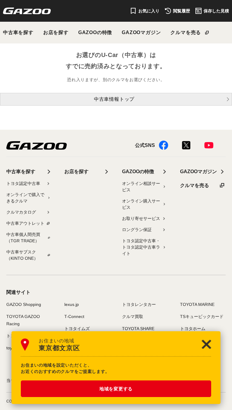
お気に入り (149, 10)
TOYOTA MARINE (197, 304)
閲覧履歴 (181, 10)
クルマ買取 (132, 316)
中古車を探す (18, 32)
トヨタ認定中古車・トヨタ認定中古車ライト (141, 247)
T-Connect (74, 316)
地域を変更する (116, 388)
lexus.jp (71, 304)
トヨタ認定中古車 (23, 183)
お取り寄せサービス (141, 218)
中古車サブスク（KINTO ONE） (22, 255)
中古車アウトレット (25, 223)
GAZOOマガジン (141, 32)
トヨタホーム (192, 328)
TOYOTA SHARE (138, 328)
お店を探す (56, 32)
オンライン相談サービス (141, 186)
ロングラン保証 (137, 229)
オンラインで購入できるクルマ (25, 197)
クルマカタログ (21, 212)
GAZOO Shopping (23, 304)
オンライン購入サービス (141, 204)
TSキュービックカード (202, 316)
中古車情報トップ (114, 99)
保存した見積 (216, 10)
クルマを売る (185, 32)
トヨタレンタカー (139, 304)
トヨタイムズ (77, 328)
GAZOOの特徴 (95, 32)
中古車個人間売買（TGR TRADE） (23, 237)
